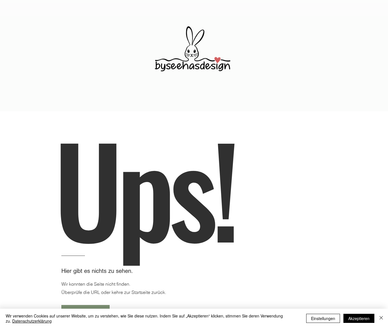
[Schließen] (381, 318)
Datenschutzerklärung (32, 321)
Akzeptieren (359, 318)
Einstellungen (323, 318)
